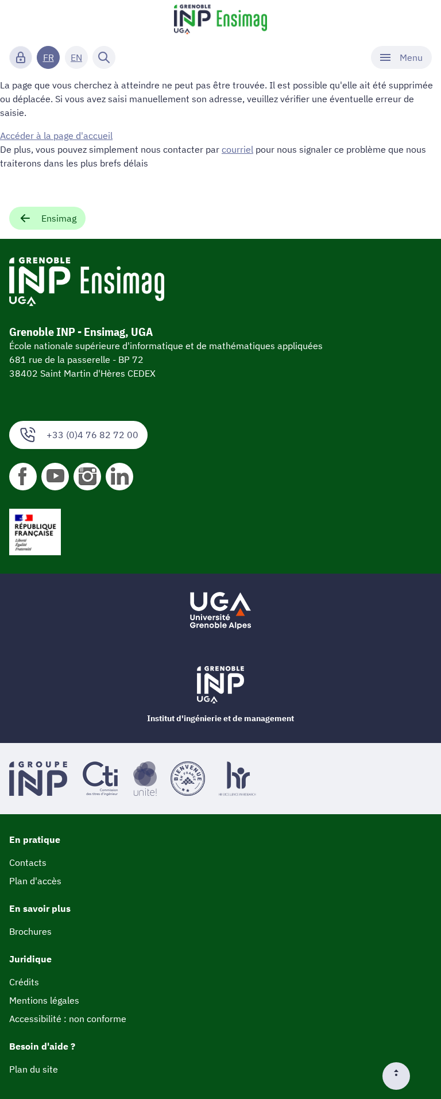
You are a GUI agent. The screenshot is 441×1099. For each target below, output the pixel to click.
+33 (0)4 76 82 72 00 (92, 434)
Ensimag (58, 218)
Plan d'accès (35, 881)
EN (76, 57)
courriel (237, 149)
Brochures (30, 931)
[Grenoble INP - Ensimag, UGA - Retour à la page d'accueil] (220, 21)
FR (48, 57)
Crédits (24, 982)
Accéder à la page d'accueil (56, 135)
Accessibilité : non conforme (67, 1018)
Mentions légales (44, 1000)
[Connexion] (20, 57)
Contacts (28, 862)
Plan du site (33, 1069)
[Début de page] (400, 1076)
